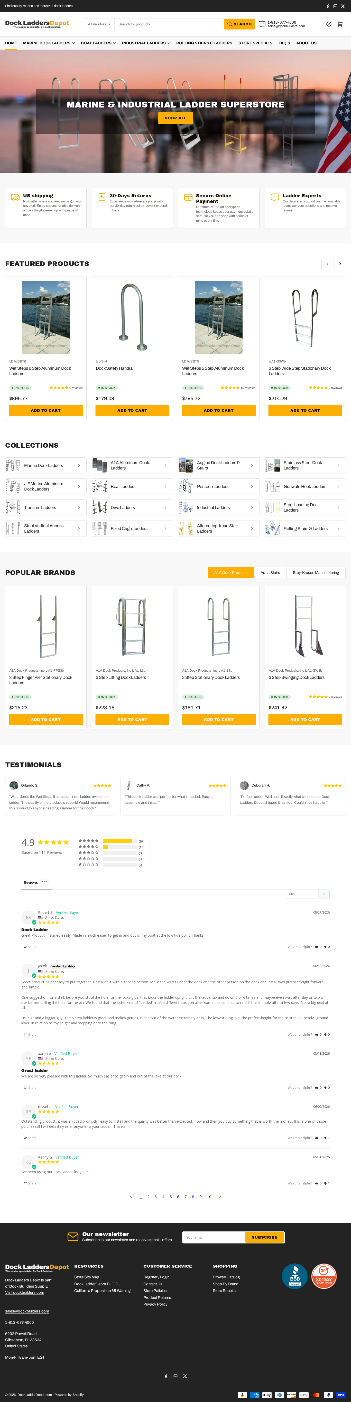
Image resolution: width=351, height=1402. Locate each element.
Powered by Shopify (69, 1395)
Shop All (176, 118)
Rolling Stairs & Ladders (204, 43)
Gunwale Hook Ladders (305, 486)
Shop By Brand (225, 1284)
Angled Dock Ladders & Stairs (218, 465)
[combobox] (185, 24)
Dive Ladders (123, 507)
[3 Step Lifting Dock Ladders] (132, 626)
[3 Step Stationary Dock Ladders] (218, 626)
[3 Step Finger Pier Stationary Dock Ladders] (45, 626)
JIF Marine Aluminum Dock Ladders (43, 486)
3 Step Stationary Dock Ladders (211, 677)
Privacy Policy (155, 1304)
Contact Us (152, 1284)
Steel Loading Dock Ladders (301, 507)
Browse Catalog (226, 1277)
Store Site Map (86, 1277)
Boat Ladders (96, 43)
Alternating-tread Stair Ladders (217, 528)
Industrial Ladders (144, 43)
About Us (306, 43)
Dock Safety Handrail (115, 368)
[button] (318, 947)
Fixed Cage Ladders (129, 528)
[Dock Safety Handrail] (132, 317)
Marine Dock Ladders (46, 43)
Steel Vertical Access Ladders (43, 528)
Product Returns (157, 1298)
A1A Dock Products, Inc (27, 670)
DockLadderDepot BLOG (96, 1284)
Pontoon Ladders (212, 486)
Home (11, 43)
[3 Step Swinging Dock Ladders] (305, 626)
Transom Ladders (40, 507)
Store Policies (155, 1291)
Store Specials (255, 43)
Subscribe (265, 1237)
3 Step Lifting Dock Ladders (121, 677)
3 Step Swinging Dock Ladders (297, 677)
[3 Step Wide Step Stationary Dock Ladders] (305, 317)
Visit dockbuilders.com (24, 1292)
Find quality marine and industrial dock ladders (39, 6)
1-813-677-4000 (281, 22)
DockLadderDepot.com (34, 1395)
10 (209, 1196)
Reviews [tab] (31, 882)
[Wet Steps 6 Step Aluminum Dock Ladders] (45, 317)
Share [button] (31, 947)
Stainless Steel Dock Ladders (303, 465)
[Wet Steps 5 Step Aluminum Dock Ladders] (218, 317)
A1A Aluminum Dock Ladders (130, 465)
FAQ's (284, 43)
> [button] (220, 1196)
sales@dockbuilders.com (286, 26)
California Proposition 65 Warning (102, 1291)
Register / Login (156, 1277)
